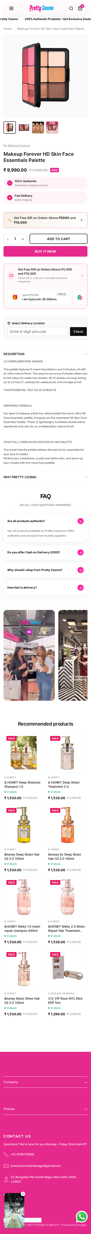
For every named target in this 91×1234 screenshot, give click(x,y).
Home (8, 28)
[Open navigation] (11, 8)
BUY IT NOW (45, 251)
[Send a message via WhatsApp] (82, 1217)
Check (78, 331)
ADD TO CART (58, 239)
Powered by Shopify (73, 1225)
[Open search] (71, 8)
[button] (14, 1211)
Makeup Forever (19, 145)
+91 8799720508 (22, 1154)
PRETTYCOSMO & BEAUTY (43, 1225)
